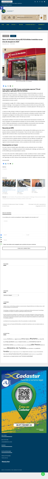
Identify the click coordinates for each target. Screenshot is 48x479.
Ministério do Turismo (16, 348)
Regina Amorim (25, 351)
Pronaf (36, 197)
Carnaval (27, 341)
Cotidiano (6, 36)
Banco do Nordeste (10, 197)
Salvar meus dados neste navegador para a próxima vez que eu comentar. (20, 244)
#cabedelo (5, 339)
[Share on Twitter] (8, 86)
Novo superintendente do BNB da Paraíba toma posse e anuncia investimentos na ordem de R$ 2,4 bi (9, 189)
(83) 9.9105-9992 (5, 439)
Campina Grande (22, 341)
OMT (34, 348)
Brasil (4, 341)
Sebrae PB (18, 354)
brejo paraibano (10, 341)
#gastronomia (18, 339)
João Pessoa (35, 344)
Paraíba (6, 351)
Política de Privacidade (6, 455)
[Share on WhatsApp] (12, 86)
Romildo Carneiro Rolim (26, 198)
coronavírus (32, 342)
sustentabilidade (24, 354)
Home (3, 24)
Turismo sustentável (27, 356)
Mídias (39, 28)
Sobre (7, 24)
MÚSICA (27, 348)
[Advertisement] (24, 276)
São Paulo (33, 354)
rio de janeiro (35, 351)
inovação (29, 344)
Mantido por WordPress (6, 469)
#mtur (23, 339)
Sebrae (7, 354)
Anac (38, 339)
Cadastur (16, 341)
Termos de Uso (5, 457)
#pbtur (28, 339)
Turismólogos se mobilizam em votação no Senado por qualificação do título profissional (20, 310)
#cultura (9, 339)
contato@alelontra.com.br (7, 441)
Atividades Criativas (30, 24)
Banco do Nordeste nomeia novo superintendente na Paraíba (37, 189)
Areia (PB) (42, 339)
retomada (30, 351)
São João (30, 354)
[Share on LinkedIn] (6, 86)
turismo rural (17, 356)
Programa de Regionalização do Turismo (16, 351)
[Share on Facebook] (3, 86)
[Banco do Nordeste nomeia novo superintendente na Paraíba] (38, 183)
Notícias (13, 24)
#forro (13, 339)
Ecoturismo (15, 344)
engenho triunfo (24, 344)
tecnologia (37, 354)
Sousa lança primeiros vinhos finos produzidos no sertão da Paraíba (23, 321)
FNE (15, 197)
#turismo (34, 338)
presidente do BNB (21, 197)
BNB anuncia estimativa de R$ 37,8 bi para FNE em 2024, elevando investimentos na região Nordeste (23, 189)
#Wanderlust (41, 24)
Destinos (21, 24)
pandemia (37, 348)
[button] (1, 8)
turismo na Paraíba (10, 356)
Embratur (19, 344)
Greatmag (15, 469)
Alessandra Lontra (5, 43)
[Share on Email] (10, 86)
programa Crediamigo (29, 197)
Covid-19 (38, 341)
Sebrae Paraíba (12, 354)
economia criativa (8, 345)
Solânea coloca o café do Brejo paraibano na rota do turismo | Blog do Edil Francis (18, 306)
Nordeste (31, 348)
